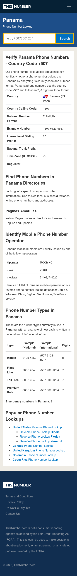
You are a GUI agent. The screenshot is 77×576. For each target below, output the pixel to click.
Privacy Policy (15, 502)
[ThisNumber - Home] (17, 487)
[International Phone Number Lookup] (17, 6)
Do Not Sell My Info (18, 508)
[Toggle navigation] (69, 6)
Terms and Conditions (19, 496)
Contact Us (13, 513)
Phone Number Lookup (33, 446)
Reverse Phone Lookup (37, 427)
